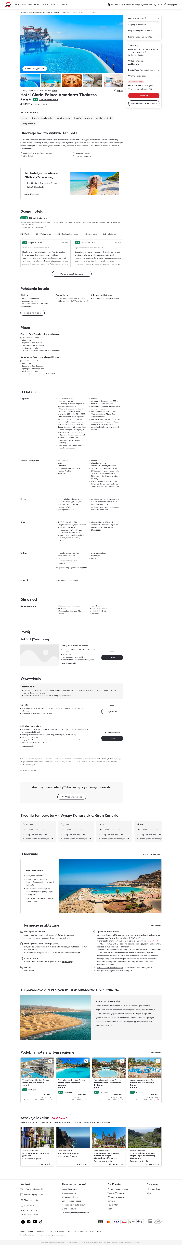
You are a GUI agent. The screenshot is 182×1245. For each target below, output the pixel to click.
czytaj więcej (26, 148)
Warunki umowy (69, 1189)
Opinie (110, 1208)
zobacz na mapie (32, 313)
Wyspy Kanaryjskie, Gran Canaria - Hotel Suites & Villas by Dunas (144, 1060)
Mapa (54, 90)
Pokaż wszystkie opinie (71, 274)
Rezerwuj (144, 95)
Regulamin (136, 1242)
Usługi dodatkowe (70, 1197)
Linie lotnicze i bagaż (71, 1201)
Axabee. (63, 1235)
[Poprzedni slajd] (20, 1018)
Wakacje (23, 12)
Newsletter (112, 1205)
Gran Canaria (60, 12)
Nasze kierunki (33, 12)
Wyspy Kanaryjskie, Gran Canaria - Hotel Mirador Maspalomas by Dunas (108, 1060)
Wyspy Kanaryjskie (47, 12)
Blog (149, 1193)
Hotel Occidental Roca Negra (110, 967)
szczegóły (148, 85)
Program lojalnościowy (117, 1189)
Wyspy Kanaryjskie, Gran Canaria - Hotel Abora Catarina (37, 1060)
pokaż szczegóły (69, 663)
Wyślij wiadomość (73, 797)
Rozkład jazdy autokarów (73, 1205)
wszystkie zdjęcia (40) (34, 68)
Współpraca (42, 1231)
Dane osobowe (69, 1208)
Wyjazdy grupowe (115, 1197)
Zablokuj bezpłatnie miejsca (144, 103)
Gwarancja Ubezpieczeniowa (75, 1212)
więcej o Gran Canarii (152, 854)
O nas (22, 1231)
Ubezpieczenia (69, 1193)
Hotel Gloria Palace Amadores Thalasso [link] (81, 12)
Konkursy (111, 1201)
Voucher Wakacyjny (116, 1193)
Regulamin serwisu (57, 1231)
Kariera (31, 1231)
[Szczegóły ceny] (46, 104)
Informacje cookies (75, 1231)
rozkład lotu (133, 64)
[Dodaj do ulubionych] (50, 1061)
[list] (33, 224)
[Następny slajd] (123, 234)
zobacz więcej (156, 925)
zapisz (120, 90)
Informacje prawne (93, 1231)
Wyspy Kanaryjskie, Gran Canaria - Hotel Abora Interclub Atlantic (73, 1060)
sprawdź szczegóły (32, 194)
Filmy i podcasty (154, 1189)
